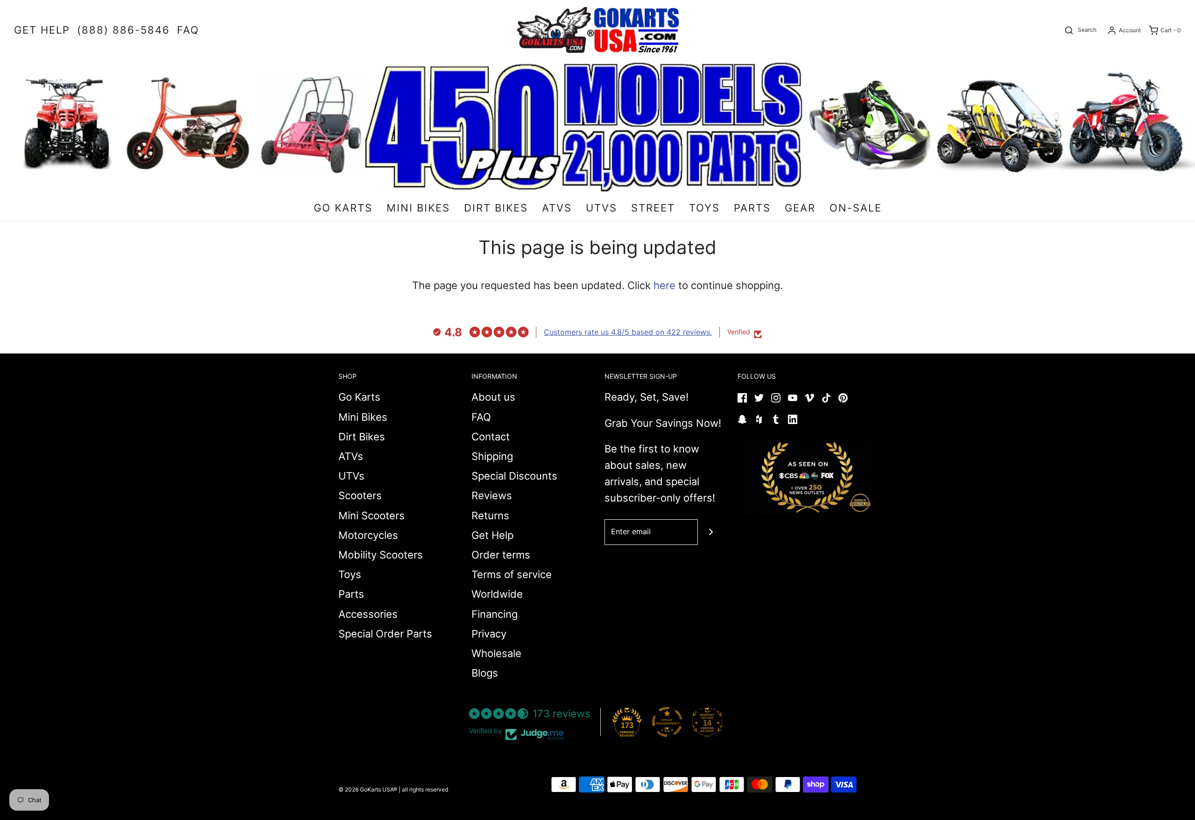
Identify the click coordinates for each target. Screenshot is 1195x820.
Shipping (492, 456)
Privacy (488, 634)
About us (493, 397)
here (664, 285)
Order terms (500, 555)
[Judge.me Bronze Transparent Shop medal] (667, 722)
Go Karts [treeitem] (343, 208)
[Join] (711, 532)
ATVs (350, 456)
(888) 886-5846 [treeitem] (123, 30)
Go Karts (359, 397)
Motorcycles (368, 535)
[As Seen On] (808, 477)
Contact (490, 437)
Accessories (368, 614)
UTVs (351, 476)
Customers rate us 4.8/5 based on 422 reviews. (628, 332)
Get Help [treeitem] (42, 30)
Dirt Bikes (361, 437)
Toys (349, 574)
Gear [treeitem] (800, 208)
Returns (490, 515)
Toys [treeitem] (704, 208)
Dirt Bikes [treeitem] (496, 208)
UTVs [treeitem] (601, 208)
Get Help (492, 535)
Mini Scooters (371, 515)
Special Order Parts (385, 634)
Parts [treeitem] (752, 208)
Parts (351, 594)
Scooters (360, 495)
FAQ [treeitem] (188, 30)
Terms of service (511, 574)
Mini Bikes (362, 417)
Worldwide (497, 594)
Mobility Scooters (380, 555)
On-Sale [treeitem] (855, 208)
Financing (494, 614)
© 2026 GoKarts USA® (367, 789)
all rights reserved (425, 789)
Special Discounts (514, 476)
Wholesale (496, 653)
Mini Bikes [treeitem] (418, 208)
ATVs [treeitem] (557, 208)
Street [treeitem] (653, 208)
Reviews (491, 495)
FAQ (481, 417)
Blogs (484, 673)
